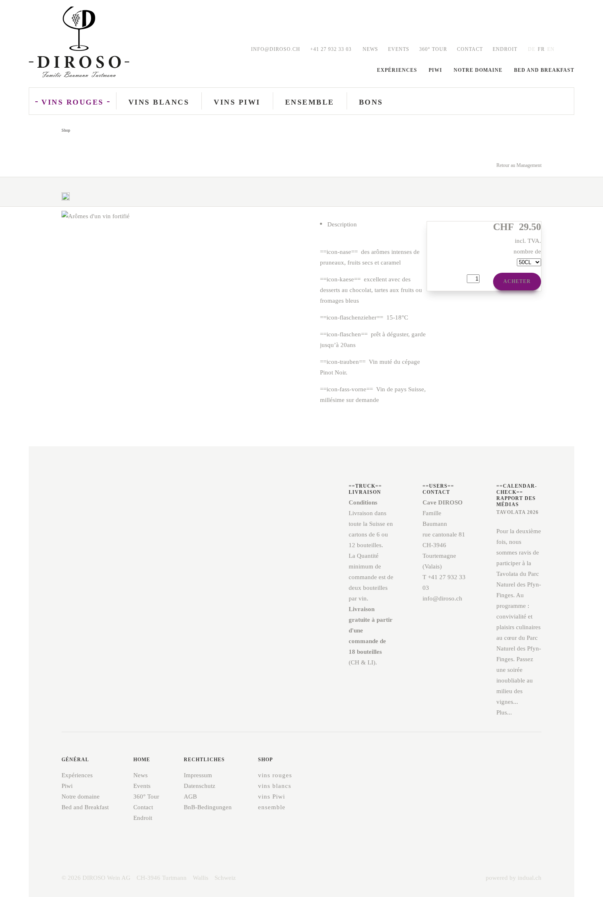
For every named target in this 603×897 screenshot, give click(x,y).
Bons (371, 102)
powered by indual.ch (513, 877)
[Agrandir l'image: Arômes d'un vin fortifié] (186, 367)
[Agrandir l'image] (66, 201)
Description (342, 224)
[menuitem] (370, 49)
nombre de (527, 251)
